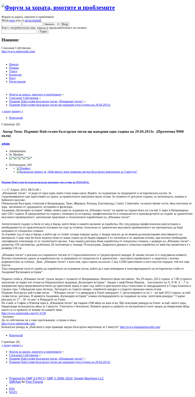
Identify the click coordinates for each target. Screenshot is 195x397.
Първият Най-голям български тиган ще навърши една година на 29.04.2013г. (45, 182)
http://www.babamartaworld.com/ (140, 327)
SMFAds (15, 381)
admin (6, 143)
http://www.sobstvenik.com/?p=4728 (24, 313)
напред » (17, 111)
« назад (6, 111)
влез (12, 20)
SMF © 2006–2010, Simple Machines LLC (75, 378)
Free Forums (34, 381)
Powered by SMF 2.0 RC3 (27, 378)
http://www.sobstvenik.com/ (18, 51)
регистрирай (33, 20)
